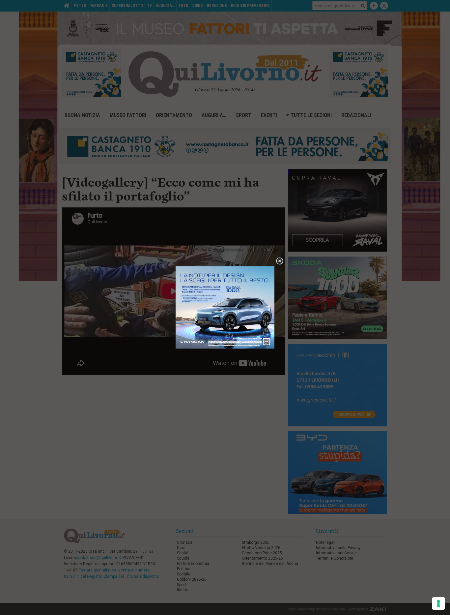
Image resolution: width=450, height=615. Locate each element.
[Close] (279, 261)
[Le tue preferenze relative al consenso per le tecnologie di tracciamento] (438, 603)
